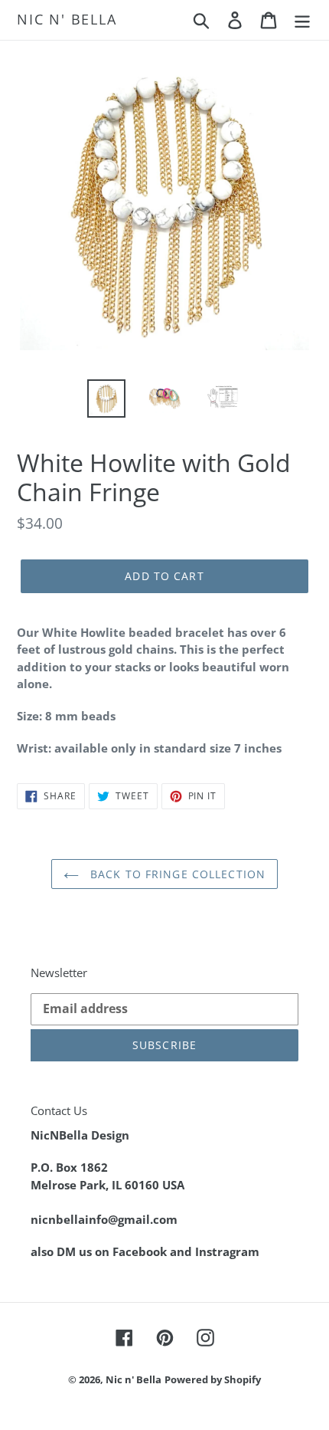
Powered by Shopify (212, 1379)
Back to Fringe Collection (175, 874)
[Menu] (302, 19)
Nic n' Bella (67, 19)
